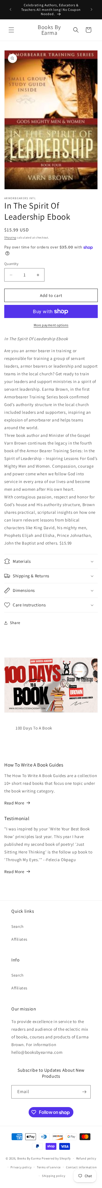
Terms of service (49, 1167)
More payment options (51, 325)
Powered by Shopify (56, 1158)
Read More (14, 803)
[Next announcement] (91, 9)
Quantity (11, 263)
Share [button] (15, 622)
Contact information (81, 1167)
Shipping (10, 237)
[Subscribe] (84, 1092)
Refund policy (86, 1158)
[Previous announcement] (10, 9)
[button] (11, 30)
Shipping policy (53, 1176)
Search (17, 926)
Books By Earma (29, 1158)
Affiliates (19, 939)
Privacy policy (20, 1167)
